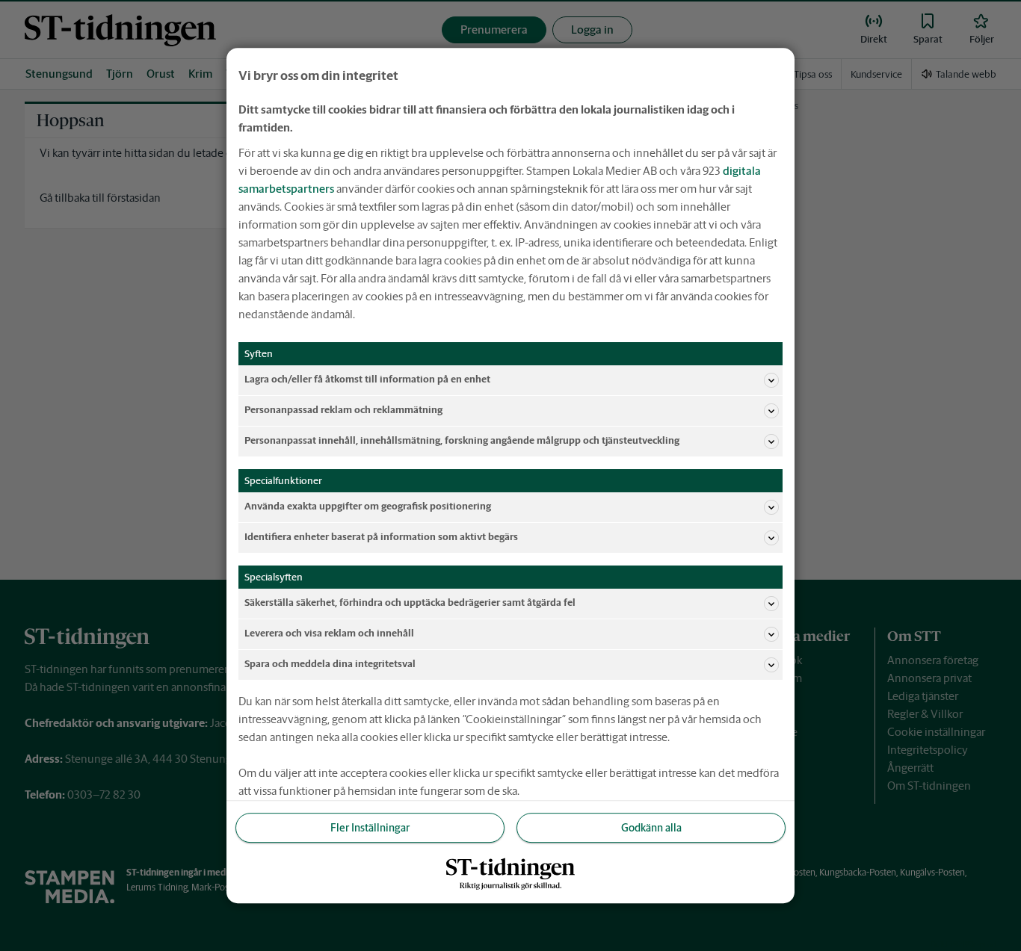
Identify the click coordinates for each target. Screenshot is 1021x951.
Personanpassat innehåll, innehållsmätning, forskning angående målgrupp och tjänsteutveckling (461, 441)
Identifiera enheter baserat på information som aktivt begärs (381, 537)
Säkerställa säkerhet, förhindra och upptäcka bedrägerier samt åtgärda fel (410, 603)
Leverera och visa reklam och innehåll (329, 634)
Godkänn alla (651, 827)
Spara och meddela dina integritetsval (330, 664)
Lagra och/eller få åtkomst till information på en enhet (367, 380)
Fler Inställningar (370, 827)
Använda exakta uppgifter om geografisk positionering (367, 507)
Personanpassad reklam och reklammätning (343, 410)
